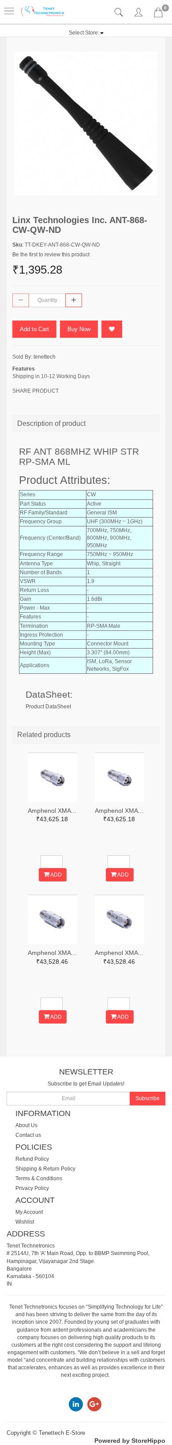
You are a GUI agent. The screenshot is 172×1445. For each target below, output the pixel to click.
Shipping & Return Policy (45, 1169)
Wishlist (24, 1222)
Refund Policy (32, 1159)
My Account (29, 1212)
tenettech (45, 357)
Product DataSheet (48, 706)
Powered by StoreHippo (129, 1440)
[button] (86, 33)
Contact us (28, 1135)
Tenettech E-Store (62, 1433)
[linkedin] (76, 1404)
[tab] (120, 12)
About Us (26, 1125)
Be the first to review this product (51, 254)
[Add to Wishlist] (111, 329)
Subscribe (147, 1098)
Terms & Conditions (38, 1178)
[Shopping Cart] (158, 14)
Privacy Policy (32, 1188)
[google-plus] (94, 1404)
